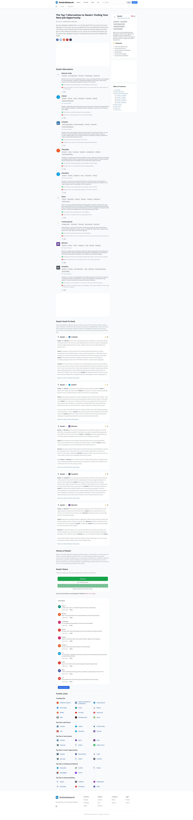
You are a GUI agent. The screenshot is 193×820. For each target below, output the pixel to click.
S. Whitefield (65, 621)
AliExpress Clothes (65, 703)
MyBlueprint (100, 782)
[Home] (56, 6)
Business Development (79, 124)
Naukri (78, 25)
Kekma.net (100, 712)
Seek (98, 740)
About (113, 800)
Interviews (95, 175)
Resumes (70, 98)
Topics (92, 2)
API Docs (100, 806)
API (98, 2)
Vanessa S (64, 645)
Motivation (83, 199)
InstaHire (65, 267)
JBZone (99, 708)
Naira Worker (82, 754)
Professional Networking (67, 124)
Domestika (63, 768)
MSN (61, 717)
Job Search (70, 6)
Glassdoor (65, 173)
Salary (82, 175)
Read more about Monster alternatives (68, 467)
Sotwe (80, 708)
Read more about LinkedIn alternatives (68, 378)
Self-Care (64, 199)
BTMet (62, 712)
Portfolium (81, 786)
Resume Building (65, 271)
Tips (99, 803)
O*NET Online (101, 726)
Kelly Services (100, 745)
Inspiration (77, 199)
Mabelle (64, 637)
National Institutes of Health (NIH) (84, 702)
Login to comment (63, 687)
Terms (127, 803)
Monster (65, 243)
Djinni (80, 740)
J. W (63, 677)
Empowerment (97, 199)
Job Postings (88, 98)
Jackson (64, 629)
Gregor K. (60, 21)
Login (128, 2)
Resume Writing (88, 75)
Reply (71, 609)
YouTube (80, 712)
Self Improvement (66, 201)
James (63, 662)
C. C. (63, 652)
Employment (82, 152)
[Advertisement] (82, 54)
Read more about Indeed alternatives (67, 419)
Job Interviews (81, 98)
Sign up (135, 2)
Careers (75, 98)
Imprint (114, 803)
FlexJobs (62, 754)
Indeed (64, 96)
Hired (98, 754)
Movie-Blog (63, 708)
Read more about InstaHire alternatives (68, 498)
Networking (97, 245)
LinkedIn (65, 122)
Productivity (89, 199)
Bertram (64, 613)
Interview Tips (96, 75)
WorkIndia (63, 786)
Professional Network (119, 26)
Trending (85, 2)
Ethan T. (64, 606)
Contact (100, 800)
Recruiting (95, 98)
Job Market (98, 152)
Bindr (98, 786)
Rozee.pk (62, 745)
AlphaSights (63, 773)
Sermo (80, 773)
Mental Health (71, 199)
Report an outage (90, 593)
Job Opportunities (90, 152)
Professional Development (67, 127)
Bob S (63, 670)
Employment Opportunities (67, 101)
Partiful (80, 768)
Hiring (86, 245)
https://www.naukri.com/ (123, 18)
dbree (98, 717)
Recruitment (81, 75)
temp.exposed (101, 703)
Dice (61, 731)
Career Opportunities (72, 75)
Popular (78, 2)
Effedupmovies (82, 717)
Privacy (128, 800)
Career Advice (88, 175)
